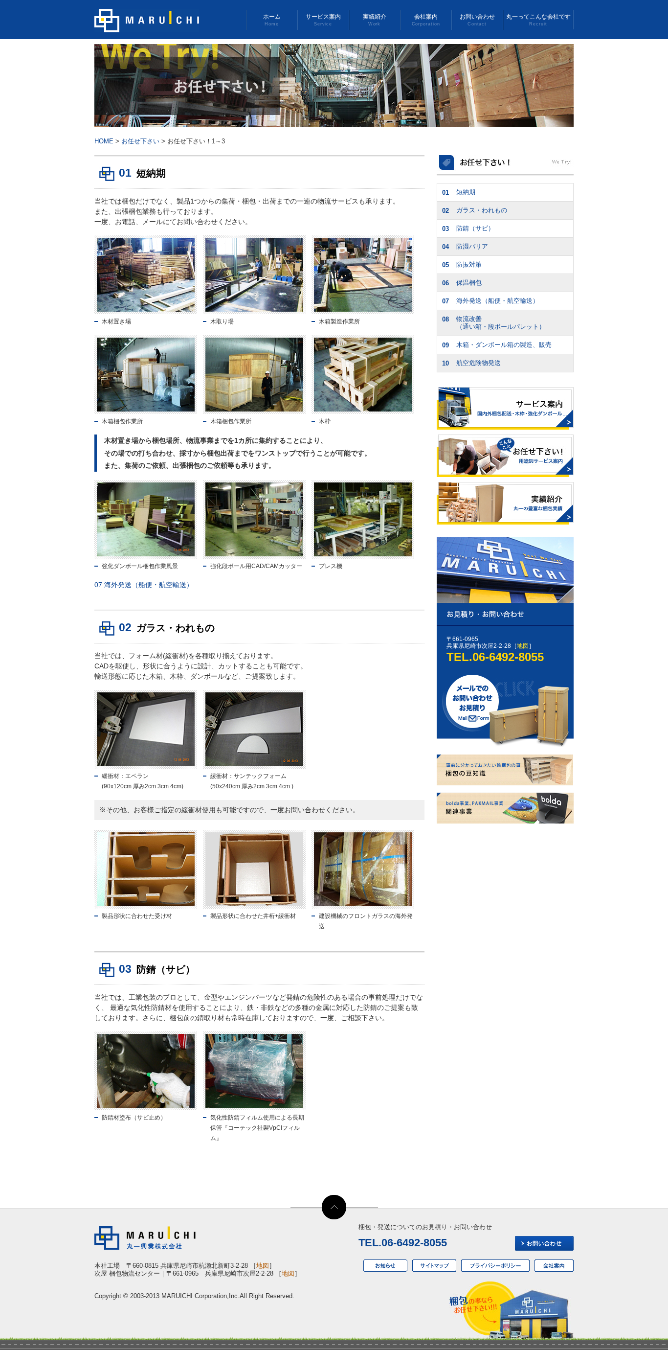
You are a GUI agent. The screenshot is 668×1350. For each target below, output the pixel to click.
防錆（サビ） (468, 228)
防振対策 (462, 265)
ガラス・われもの (474, 210)
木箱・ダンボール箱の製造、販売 (497, 345)
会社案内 (426, 20)
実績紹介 (374, 20)
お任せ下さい (140, 141)
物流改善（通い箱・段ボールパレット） (493, 322)
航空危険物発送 (471, 363)
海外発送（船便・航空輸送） (143, 585)
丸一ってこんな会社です (538, 20)
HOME (103, 141)
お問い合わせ (477, 20)
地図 (523, 645)
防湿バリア (465, 247)
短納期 (458, 192)
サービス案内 (323, 20)
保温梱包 (462, 283)
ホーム (272, 20)
